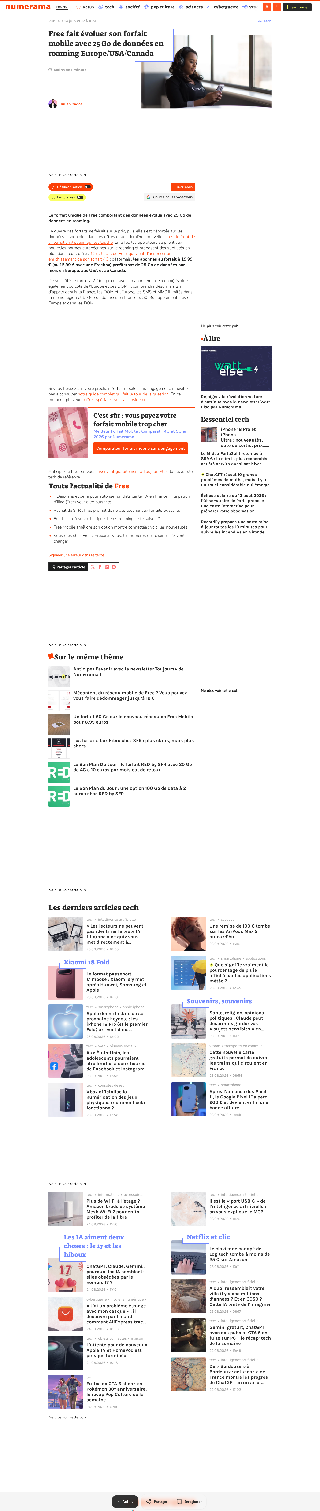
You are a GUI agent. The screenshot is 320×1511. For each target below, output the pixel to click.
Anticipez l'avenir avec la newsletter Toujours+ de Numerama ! (128, 671)
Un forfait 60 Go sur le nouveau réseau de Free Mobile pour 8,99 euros (133, 719)
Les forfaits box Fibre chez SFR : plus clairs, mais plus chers (133, 743)
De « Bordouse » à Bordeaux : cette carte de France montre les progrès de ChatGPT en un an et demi (238, 1374)
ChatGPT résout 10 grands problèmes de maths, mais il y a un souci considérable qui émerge (235, 479)
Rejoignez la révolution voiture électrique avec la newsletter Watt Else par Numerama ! (235, 401)
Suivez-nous (183, 187)
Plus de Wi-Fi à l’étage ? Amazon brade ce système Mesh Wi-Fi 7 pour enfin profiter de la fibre (115, 1209)
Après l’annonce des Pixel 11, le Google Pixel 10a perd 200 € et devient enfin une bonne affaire (238, 1099)
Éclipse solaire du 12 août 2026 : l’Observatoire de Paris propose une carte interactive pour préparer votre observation (233, 503)
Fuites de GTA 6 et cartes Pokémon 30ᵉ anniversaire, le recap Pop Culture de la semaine (116, 1391)
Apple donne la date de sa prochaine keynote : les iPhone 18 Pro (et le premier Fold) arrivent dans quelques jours (117, 1021)
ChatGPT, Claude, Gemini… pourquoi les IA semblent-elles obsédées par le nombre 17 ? (115, 1274)
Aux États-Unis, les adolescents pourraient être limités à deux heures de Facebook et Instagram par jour (115, 1061)
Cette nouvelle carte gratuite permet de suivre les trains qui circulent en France (238, 1060)
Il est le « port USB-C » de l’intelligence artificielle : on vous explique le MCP (237, 1206)
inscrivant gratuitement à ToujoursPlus (132, 471)
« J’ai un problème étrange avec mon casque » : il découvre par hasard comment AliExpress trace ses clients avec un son (116, 1314)
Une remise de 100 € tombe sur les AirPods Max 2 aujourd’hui (239, 931)
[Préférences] (277, 7)
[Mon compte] (267, 7)
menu (62, 6)
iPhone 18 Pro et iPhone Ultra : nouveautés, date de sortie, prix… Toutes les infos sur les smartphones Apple (243, 437)
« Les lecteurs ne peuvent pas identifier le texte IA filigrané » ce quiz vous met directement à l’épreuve (114, 934)
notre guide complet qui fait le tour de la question (123, 394)
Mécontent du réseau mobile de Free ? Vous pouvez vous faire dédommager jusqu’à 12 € (130, 695)
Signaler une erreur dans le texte (76, 555)
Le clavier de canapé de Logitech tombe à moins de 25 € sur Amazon (239, 1254)
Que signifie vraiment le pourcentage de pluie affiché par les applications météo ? (240, 973)
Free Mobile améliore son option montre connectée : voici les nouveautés (120, 527)
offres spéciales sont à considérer (114, 399)
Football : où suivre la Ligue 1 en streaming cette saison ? (107, 519)
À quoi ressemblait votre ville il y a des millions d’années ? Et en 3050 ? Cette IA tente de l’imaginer (240, 1296)
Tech (268, 21)
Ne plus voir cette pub (67, 175)
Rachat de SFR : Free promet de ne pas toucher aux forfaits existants (117, 510)
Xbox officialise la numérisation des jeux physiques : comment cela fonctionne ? (115, 1100)
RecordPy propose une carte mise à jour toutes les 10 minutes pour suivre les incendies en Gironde (234, 527)
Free (121, 486)
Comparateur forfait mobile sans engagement (140, 448)
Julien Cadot (71, 104)
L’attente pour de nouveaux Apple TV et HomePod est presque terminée (116, 1350)
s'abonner (300, 7)
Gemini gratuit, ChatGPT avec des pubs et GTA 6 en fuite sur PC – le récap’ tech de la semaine (240, 1335)
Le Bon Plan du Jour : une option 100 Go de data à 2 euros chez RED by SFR (129, 791)
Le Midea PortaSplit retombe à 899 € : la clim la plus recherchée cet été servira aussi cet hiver (234, 458)
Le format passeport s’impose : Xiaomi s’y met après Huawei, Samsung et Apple (116, 982)
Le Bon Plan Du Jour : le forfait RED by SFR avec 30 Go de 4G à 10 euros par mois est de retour (132, 767)
